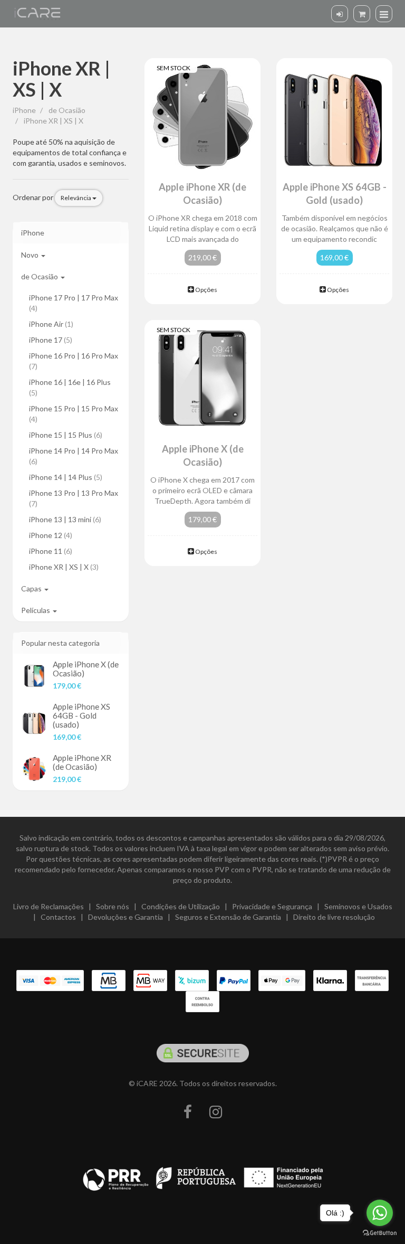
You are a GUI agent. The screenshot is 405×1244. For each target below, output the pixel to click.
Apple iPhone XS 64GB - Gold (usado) (81, 715)
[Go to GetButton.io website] (380, 1233)
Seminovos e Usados (358, 906)
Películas (36, 610)
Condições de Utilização (180, 906)
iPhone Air (51, 323)
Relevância (76, 198)
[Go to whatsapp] (380, 1213)
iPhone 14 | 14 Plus (65, 477)
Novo (30, 254)
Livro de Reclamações (48, 906)
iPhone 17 (50, 339)
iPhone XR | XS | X (61, 78)
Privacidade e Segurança (272, 906)
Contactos (58, 916)
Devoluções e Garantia (125, 916)
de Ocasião (40, 276)
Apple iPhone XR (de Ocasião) (82, 762)
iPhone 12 (50, 535)
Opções (205, 290)
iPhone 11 (50, 550)
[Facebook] (188, 1112)
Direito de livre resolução (334, 916)
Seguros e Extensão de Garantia (228, 916)
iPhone (32, 232)
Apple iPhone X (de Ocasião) (86, 668)
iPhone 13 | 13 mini (65, 519)
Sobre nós (112, 906)
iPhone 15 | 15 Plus (65, 434)
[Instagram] (215, 1112)
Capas (32, 588)
